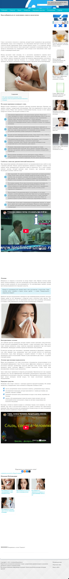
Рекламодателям (57, 562)
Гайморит (4, 10)
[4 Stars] (5, 547)
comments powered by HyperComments (11, 473)
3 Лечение (4, 100)
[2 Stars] (3, 547)
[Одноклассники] (25, 471)
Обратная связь (57, 564)
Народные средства (39, 10)
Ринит (19, 10)
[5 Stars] (7, 547)
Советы (60, 10)
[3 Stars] (4, 547)
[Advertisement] (26, 29)
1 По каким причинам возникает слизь (12, 97)
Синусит (12, 10)
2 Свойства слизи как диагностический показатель (15, 98)
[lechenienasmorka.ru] (9, 4)
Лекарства (27, 10)
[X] (29, 471)
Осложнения (51, 10)
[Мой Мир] (27, 471)
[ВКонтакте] (22, 471)
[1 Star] (1, 547)
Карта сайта (56, 567)
